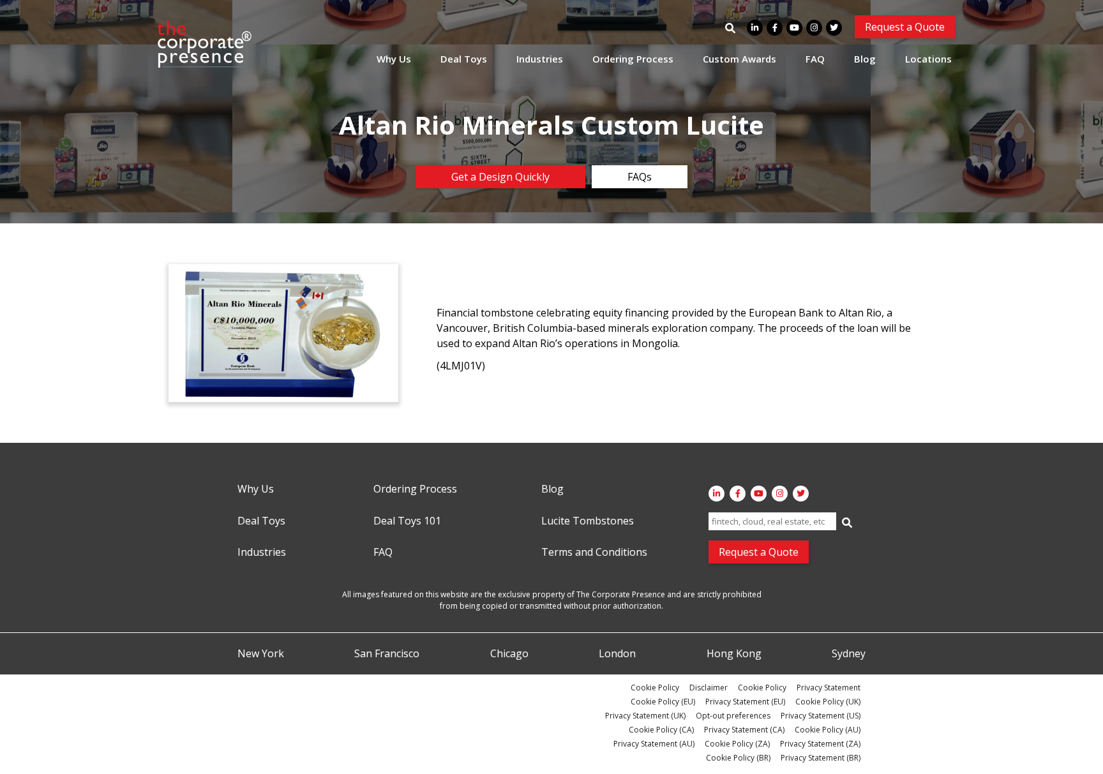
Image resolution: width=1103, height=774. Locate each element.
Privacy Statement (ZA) (820, 743)
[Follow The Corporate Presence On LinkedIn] (755, 28)
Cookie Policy (655, 687)
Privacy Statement (828, 687)
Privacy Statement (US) (820, 715)
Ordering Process (632, 58)
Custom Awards (739, 58)
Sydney (849, 654)
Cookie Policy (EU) (663, 701)
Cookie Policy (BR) (738, 757)
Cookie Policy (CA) (661, 729)
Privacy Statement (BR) (820, 757)
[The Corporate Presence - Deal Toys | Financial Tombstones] (205, 44)
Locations (928, 58)
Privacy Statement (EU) (745, 701)
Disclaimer (708, 687)
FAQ (815, 58)
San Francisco (386, 654)
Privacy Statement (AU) (653, 743)
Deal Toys (463, 58)
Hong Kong (734, 654)
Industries (539, 58)
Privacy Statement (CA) (744, 729)
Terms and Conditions (594, 552)
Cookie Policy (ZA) (737, 743)
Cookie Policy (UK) (827, 701)
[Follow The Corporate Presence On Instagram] (814, 28)
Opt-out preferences (733, 715)
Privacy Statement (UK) (645, 715)
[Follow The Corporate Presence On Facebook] (775, 28)
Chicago (509, 654)
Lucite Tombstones (587, 521)
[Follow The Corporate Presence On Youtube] (794, 28)
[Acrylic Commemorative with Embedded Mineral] (283, 333)
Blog (865, 58)
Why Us (394, 58)
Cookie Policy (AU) (827, 729)
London (617, 654)
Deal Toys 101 (407, 521)
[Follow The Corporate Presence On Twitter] (834, 28)
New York (260, 654)
